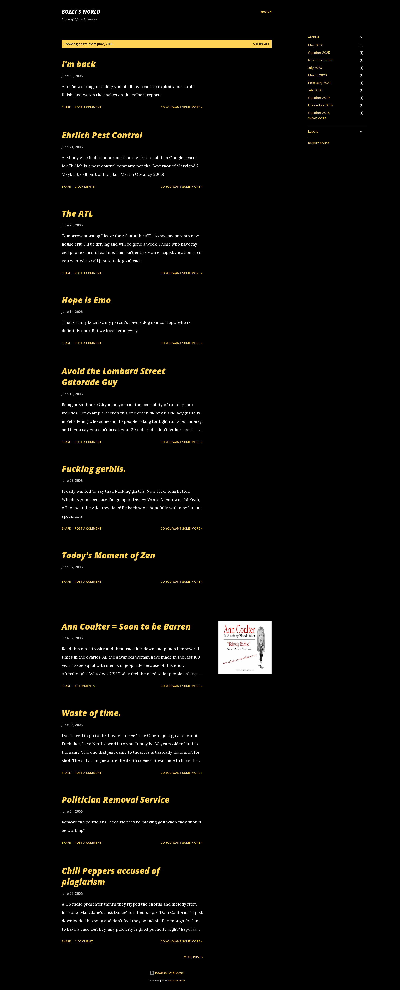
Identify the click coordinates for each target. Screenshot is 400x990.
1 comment (84, 941)
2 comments (85, 186)
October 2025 (319, 52)
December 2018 (320, 105)
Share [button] (66, 107)
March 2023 (317, 75)
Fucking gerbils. (94, 468)
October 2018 (319, 112)
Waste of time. (91, 713)
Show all (261, 44)
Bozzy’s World (81, 11)
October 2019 (319, 97)
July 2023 (315, 67)
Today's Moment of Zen (108, 555)
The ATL (77, 213)
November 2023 (320, 60)
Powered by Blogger (169, 973)
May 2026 (315, 45)
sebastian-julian (176, 980)
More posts (193, 957)
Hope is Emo (86, 300)
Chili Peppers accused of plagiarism (111, 876)
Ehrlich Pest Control (102, 135)
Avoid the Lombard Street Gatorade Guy (113, 376)
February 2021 (319, 82)
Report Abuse (318, 143)
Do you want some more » (181, 107)
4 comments (85, 686)
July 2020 (315, 90)
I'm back (79, 64)
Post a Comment (88, 107)
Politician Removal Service (115, 799)
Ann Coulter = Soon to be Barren (126, 626)
